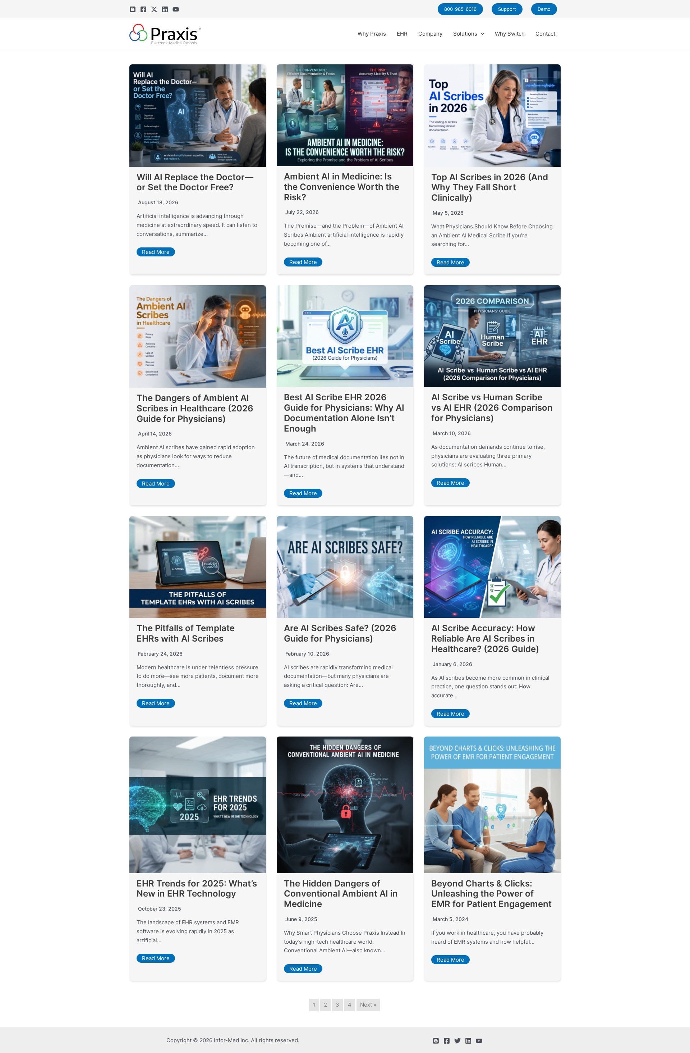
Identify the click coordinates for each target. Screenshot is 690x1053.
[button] (480, 33)
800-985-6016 (460, 9)
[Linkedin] (165, 9)
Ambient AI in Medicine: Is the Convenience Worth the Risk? (341, 186)
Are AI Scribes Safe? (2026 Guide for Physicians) (340, 633)
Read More (156, 252)
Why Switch (510, 33)
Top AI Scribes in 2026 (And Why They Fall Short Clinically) (489, 187)
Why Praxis (372, 33)
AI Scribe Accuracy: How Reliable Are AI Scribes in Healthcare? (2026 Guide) (485, 638)
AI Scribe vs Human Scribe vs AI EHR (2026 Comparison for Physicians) (492, 407)
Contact (545, 33)
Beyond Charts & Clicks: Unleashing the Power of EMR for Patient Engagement (491, 894)
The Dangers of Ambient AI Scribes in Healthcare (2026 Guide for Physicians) (195, 408)
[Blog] (132, 9)
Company (430, 33)
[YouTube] (175, 9)
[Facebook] (143, 9)
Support (507, 9)
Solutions (465, 33)
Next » (368, 1004)
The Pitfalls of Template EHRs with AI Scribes (186, 633)
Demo (544, 9)
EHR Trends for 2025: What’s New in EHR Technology (197, 888)
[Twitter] (154, 9)
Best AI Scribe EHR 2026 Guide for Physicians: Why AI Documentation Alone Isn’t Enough (344, 412)
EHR (402, 33)
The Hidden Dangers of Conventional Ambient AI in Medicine (341, 894)
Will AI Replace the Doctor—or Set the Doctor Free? (195, 182)
